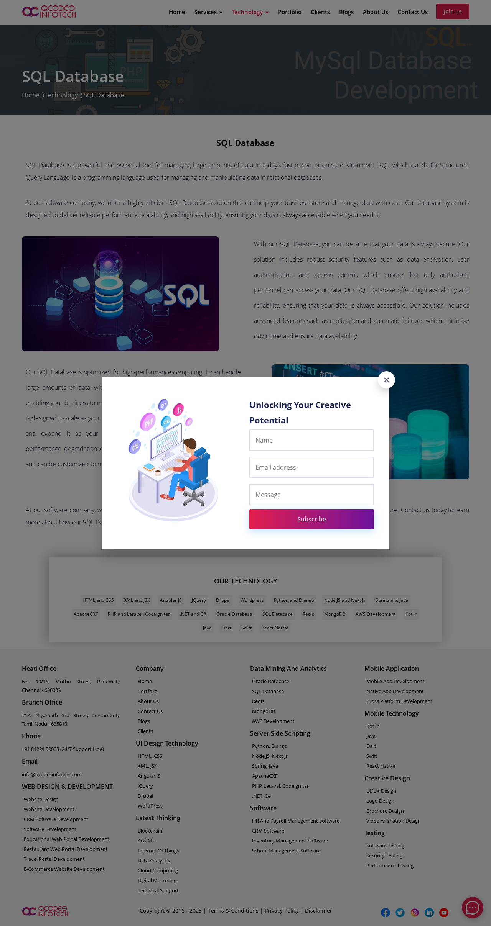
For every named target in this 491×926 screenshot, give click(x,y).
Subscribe (311, 519)
